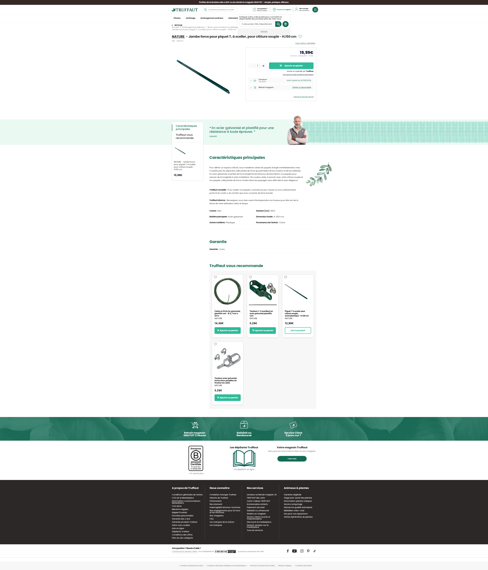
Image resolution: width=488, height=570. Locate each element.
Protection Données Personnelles (262, 565)
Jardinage (190, 18)
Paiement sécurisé (256, 507)
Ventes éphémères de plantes (298, 517)
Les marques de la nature (222, 522)
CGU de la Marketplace (183, 498)
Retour (178, 25)
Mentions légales (180, 509)
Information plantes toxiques (298, 501)
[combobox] (219, 9)
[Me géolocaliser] (286, 24)
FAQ (212, 519)
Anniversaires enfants (257, 504)
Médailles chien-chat (294, 511)
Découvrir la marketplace (259, 522)
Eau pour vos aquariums (296, 514)
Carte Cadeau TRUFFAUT (258, 501)
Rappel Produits (179, 513)
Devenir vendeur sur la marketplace (258, 526)
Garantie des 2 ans (181, 519)
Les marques (216, 525)
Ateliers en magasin (256, 514)
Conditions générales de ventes (187, 495)
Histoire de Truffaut (219, 498)
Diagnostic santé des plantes (298, 498)
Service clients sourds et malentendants (258, 518)
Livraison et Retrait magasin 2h (262, 495)
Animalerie (233, 18)
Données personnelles (182, 516)
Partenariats (216, 501)
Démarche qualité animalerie (298, 507)
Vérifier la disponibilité (301, 87)
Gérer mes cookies (181, 525)
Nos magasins (217, 516)
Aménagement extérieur (211, 18)
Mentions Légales (284, 565)
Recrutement (216, 504)
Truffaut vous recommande (185, 136)
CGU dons (177, 506)
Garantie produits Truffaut (184, 522)
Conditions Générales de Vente (191, 565)
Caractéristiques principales (186, 127)
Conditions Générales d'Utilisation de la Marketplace (226, 565)
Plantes (177, 18)
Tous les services (255, 530)
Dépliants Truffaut (180, 532)
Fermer (264, 32)
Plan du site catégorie (182, 538)
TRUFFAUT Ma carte (256, 498)
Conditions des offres (182, 535)
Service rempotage (293, 504)
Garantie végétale (292, 495)
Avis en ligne (178, 528)
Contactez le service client (185, 551)
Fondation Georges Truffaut (223, 495)
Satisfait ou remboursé (258, 511)
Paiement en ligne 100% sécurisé (304, 97)
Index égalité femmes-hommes (225, 507)
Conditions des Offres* (303, 565)
